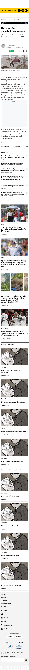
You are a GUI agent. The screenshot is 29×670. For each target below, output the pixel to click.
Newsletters (4, 600)
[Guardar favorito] (23, 51)
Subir (13, 660)
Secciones (3, 594)
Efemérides (4, 367)
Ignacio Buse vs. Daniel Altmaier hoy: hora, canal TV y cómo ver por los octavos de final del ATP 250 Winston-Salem (13, 263)
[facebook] (7, 642)
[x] (10, 642)
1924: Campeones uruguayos (11, 555)
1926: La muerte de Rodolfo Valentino (14, 431)
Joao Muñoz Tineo (6, 338)
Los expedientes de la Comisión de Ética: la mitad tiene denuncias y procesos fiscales (12, 163)
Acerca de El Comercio (6, 603)
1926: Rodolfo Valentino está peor (12, 461)
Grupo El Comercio (5, 606)
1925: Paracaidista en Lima (10, 496)
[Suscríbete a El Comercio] (22, 10)
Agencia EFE (4, 305)
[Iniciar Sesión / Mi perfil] (26, 10)
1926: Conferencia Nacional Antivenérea (10, 371)
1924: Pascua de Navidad (9, 526)
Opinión (3, 428)
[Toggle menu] (2, 10)
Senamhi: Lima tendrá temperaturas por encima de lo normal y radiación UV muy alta (13, 229)
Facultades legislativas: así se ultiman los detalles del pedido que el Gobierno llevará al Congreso (12, 157)
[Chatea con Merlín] (19, 10)
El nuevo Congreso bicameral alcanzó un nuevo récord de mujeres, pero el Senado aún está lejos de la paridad (12, 194)
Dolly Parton (18, 15)
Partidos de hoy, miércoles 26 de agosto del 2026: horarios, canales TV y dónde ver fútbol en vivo (14, 333)
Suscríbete (3, 597)
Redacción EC (11, 45)
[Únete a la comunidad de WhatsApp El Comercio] (11, 51)
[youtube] (16, 642)
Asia (2, 293)
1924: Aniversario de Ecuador (11, 585)
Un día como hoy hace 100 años (19, 146)
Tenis (2, 257)
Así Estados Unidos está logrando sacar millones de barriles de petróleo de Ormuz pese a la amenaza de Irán (13, 170)
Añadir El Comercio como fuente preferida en (14, 23)
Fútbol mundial (5, 328)
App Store (10, 636)
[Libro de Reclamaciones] (19, 647)
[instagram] (13, 642)
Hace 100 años (5, 375)
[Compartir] (26, 51)
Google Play (18, 636)
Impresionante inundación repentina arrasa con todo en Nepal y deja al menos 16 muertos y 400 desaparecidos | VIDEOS (13, 299)
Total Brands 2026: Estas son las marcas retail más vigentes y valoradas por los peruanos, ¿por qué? (12, 186)
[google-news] (22, 642)
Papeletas (24, 15)
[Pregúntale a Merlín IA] (26, 660)
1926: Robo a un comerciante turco (13, 402)
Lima (2, 224)
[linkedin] (19, 642)
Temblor (12, 15)
